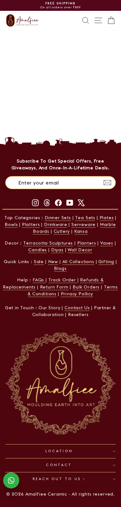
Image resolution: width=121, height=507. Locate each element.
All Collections (78, 261)
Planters (86, 243)
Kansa (81, 231)
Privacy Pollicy (77, 294)
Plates (107, 217)
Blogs (60, 268)
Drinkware (55, 224)
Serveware (83, 224)
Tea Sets (85, 217)
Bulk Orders (86, 287)
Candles (37, 250)
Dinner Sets (58, 217)
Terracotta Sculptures (48, 243)
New (53, 261)
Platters (31, 224)
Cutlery (62, 231)
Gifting (106, 261)
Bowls (11, 224)
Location (59, 451)
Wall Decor (80, 250)
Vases (106, 243)
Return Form (54, 287)
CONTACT (59, 465)
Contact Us (77, 307)
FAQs (39, 280)
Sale (39, 261)
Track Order (63, 280)
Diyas (57, 250)
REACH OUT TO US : (59, 479)
